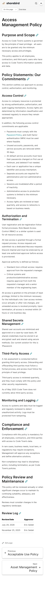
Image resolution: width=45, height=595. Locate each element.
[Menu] (41, 3)
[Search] (36, 3)
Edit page (8, 543)
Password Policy (14, 135)
